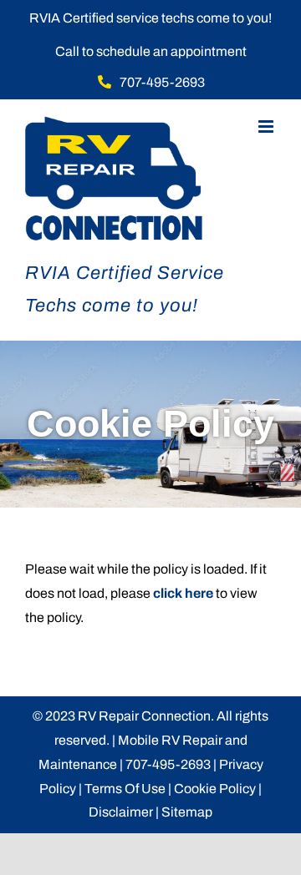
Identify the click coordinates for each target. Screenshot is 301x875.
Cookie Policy (215, 788)
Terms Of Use (125, 788)
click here (183, 593)
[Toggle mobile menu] (267, 126)
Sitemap (186, 812)
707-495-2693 (168, 764)
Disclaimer (121, 812)
